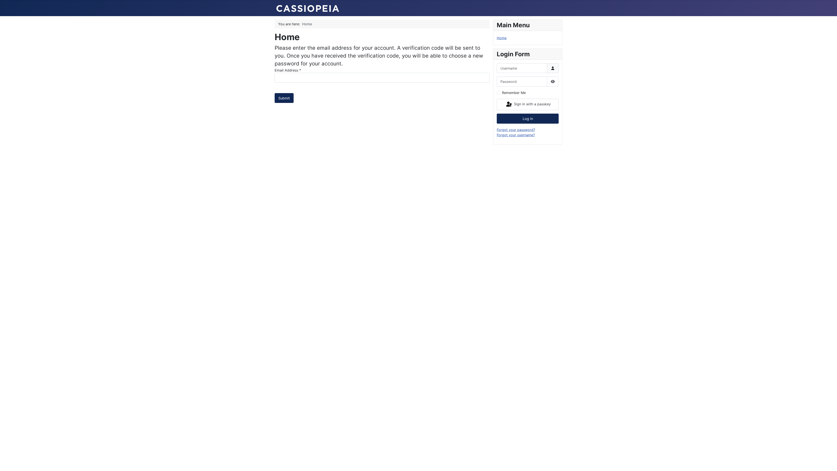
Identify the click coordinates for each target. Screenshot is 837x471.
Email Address (288, 70)
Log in (528, 118)
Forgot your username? (516, 135)
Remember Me (514, 92)
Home (502, 38)
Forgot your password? (516, 130)
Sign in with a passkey (532, 104)
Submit (284, 98)
